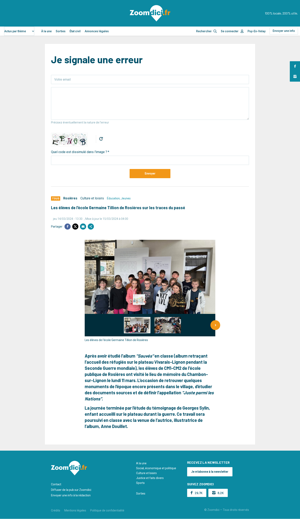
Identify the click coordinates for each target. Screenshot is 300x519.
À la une (46, 31)
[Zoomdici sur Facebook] (295, 66)
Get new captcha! (101, 139)
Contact (56, 484)
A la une (141, 463)
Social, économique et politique (156, 468)
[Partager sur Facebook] (67, 226)
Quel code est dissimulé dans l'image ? (79, 152)
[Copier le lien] (91, 226)
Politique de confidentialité (107, 510)
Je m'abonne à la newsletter (209, 471)
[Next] (215, 325)
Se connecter (230, 31)
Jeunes (126, 198)
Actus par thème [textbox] (15, 31)
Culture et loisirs (92, 198)
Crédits (55, 510)
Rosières (70, 198)
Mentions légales (75, 510)
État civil (75, 31)
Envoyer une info (284, 30)
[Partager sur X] (75, 226)
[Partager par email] (83, 226)
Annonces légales (97, 31)
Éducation (113, 198)
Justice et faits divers (150, 478)
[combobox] (19, 31)
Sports (140, 483)
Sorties (61, 31)
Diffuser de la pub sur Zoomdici (71, 489)
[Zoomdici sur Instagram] (295, 76)
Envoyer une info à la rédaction (71, 495)
